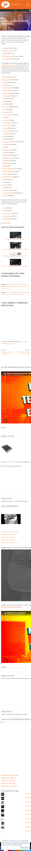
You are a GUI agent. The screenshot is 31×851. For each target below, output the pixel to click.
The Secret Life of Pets (8, 176)
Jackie (4, 136)
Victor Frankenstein (7, 193)
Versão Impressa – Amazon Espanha (10, 531)
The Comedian (6, 96)
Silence (4, 179)
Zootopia (5, 195)
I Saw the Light (6, 131)
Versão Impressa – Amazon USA (9, 534)
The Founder (6, 112)
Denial (4, 98)
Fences (4, 109)
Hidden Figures (6, 125)
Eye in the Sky (6, 106)
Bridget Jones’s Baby (8, 90)
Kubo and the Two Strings (9, 141)
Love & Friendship (7, 149)
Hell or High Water (7, 122)
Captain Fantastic (7, 93)
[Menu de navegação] (28, 4)
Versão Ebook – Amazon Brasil (8, 537)
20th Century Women (8, 77)
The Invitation (6, 133)
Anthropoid (5, 82)
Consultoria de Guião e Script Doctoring (11, 607)
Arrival (4, 85)
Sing (4, 182)
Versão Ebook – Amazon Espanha (9, 542)
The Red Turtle (6, 174)
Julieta (4, 139)
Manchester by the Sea (8, 158)
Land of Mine (6, 144)
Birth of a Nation (6, 87)
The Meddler (6, 160)
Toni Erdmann (6, 190)
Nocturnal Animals (7, 171)
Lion (4, 147)
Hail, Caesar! (6, 120)
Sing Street (5, 185)
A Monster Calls (6, 79)
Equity (4, 104)
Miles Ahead (5, 163)
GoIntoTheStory (7, 223)
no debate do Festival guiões (8, 65)
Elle (3, 101)
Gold (4, 117)
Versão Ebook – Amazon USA (8, 540)
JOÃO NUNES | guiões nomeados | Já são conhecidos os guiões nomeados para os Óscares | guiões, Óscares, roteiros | (15, 286)
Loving (4, 152)
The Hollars (5, 128)
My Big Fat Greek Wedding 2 (9, 168)
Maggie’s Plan (6, 155)
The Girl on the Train (7, 114)
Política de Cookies (18, 844)
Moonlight (5, 166)
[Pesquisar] (15, 10)
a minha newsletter (10, 461)
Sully (4, 187)
